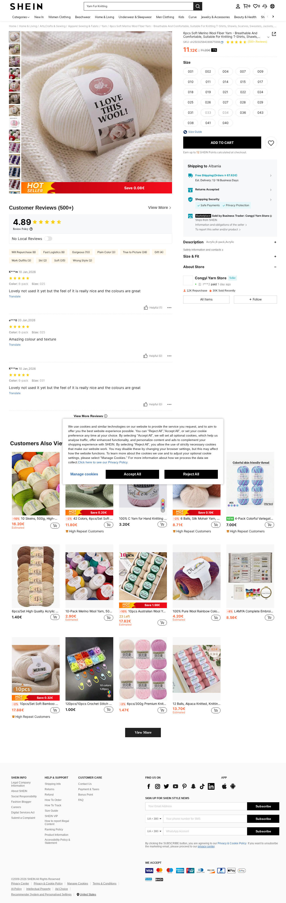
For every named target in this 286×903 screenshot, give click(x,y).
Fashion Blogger (21, 801)
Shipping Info (53, 783)
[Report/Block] (169, 307)
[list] (181, 786)
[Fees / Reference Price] (199, 50)
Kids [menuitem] (181, 17)
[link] (246, 6)
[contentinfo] (212, 870)
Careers (16, 807)
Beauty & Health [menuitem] (245, 17)
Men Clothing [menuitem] (165, 17)
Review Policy (20, 229)
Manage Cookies (77, 883)
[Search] (197, 6)
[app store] (224, 788)
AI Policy (16, 888)
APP (224, 777)
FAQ (80, 800)
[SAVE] (271, 143)
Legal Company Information (21, 784)
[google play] (233, 788)
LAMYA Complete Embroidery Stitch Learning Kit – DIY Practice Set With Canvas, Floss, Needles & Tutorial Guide (250, 611)
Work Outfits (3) (21, 260)
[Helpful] (146, 307)
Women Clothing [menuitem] (59, 17)
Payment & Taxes (88, 789)
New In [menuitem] (39, 17)
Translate (15, 296)
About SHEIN (19, 791)
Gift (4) (159, 252)
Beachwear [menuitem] (82, 17)
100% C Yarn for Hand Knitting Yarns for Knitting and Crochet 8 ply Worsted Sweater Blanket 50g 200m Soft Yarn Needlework (143, 518)
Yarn (104, 26)
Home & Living (28, 26)
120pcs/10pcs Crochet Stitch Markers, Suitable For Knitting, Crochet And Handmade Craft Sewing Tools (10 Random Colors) (89, 704)
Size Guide (51, 810)
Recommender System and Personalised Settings (41, 894)
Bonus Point (85, 794)
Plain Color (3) (106, 252)
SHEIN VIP (51, 816)
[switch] (48, 238)
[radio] (190, 72)
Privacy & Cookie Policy (232, 843)
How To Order (53, 800)
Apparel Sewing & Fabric (83, 26)
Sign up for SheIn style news (167, 798)
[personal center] (238, 6)
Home (12, 26)
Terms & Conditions (104, 883)
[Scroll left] (267, 17)
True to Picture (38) (135, 252)
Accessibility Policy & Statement (57, 841)
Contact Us (85, 783)
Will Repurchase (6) (24, 252)
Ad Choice (61, 888)
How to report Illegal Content (57, 822)
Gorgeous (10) (81, 252)
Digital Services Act (22, 812)
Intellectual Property (38, 888)
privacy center (206, 846)
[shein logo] (26, 6)
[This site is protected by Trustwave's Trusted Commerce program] (148, 879)
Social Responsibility (24, 796)
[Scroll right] (273, 17)
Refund (49, 794)
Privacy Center (20, 883)
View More (143, 732)
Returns (49, 789)
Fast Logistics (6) (54, 252)
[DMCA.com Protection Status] (159, 879)
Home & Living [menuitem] (104, 17)
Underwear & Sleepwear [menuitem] (135, 17)
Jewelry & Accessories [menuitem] (215, 17)
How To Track (53, 805)
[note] (89, 512)
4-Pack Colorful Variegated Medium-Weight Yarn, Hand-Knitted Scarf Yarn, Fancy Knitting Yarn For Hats (250, 518)
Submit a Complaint (23, 817)
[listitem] (35, 494)
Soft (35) (59, 260)
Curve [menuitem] (193, 17)
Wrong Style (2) (82, 260)
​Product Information (56, 834)
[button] (264, 6)
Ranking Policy (54, 829)
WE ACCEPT (153, 862)
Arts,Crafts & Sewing (52, 26)
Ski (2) (43, 260)
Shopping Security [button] (207, 199)
